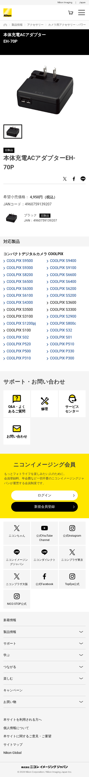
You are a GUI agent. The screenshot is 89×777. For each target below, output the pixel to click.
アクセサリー (35, 24)
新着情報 (9, 620)
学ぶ (6, 655)
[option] (44, 90)
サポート (9, 643)
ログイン (44, 495)
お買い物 (9, 702)
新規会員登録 (44, 507)
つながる (9, 667)
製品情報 (17, 24)
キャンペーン (13, 690)
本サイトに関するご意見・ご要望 (27, 736)
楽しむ (8, 678)
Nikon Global (12, 753)
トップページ (5, 25)
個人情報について (16, 728)
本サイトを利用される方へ (22, 719)
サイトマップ (13, 744)
